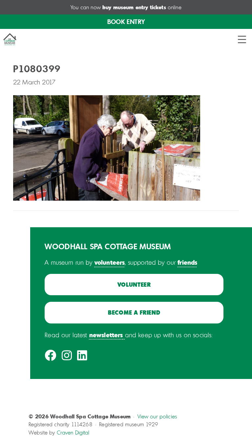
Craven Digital (73, 432)
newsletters (106, 335)
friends (187, 262)
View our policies (157, 416)
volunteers (109, 262)
